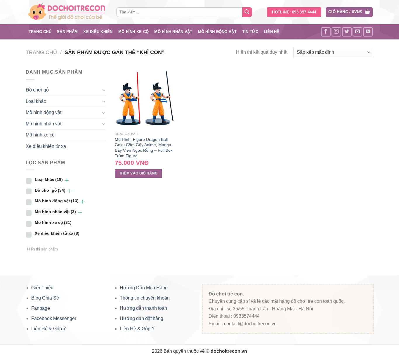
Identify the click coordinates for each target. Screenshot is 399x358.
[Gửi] (247, 12)
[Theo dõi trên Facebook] (326, 32)
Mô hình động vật (217, 32)
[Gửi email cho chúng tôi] (357, 32)
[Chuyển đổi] (103, 90)
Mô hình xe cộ (133, 32)
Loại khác (36, 101)
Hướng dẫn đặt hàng (141, 318)
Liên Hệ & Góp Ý (48, 328)
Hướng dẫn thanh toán (143, 308)
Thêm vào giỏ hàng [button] (138, 173)
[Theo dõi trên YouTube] (368, 32)
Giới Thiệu (42, 287)
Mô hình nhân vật (173, 32)
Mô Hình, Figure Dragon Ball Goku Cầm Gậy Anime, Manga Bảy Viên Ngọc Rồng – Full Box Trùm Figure (144, 147)
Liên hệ (272, 32)
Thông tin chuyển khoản (145, 297)
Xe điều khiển (97, 32)
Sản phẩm (67, 32)
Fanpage (40, 308)
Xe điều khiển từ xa (46, 146)
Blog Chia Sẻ (45, 297)
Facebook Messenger (53, 318)
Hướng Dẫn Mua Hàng (144, 287)
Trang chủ (40, 32)
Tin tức (250, 32)
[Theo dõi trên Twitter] (347, 32)
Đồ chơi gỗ (37, 89)
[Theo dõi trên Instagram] (336, 32)
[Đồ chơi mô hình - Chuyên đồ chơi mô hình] (66, 12)
